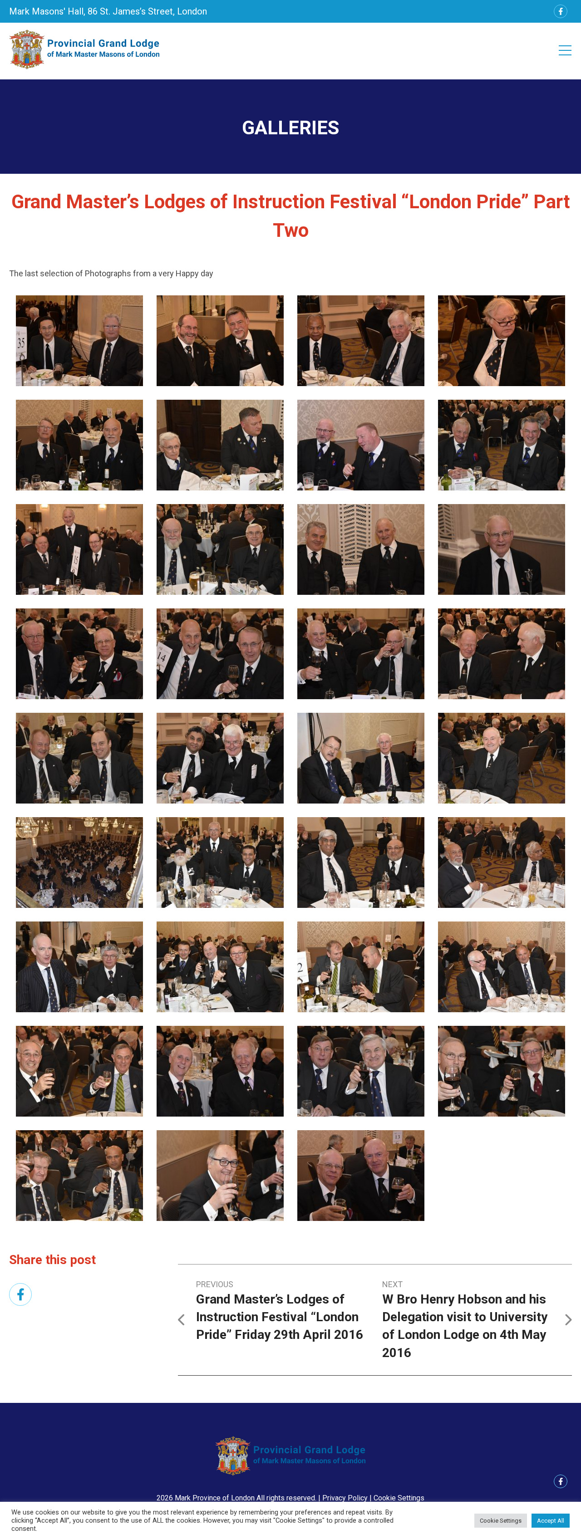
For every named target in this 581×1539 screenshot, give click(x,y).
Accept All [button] (550, 1520)
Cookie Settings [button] (399, 1498)
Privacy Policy (345, 1498)
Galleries (290, 128)
